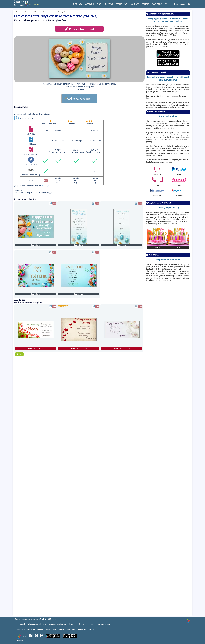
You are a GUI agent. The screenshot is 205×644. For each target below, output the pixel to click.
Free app (90, 624)
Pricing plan (46, 186)
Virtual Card (20, 624)
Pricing (48, 629)
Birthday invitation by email (36, 624)
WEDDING (89, 4)
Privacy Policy (71, 629)
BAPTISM (109, 4)
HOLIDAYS (134, 4)
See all (19, 354)
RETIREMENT (121, 4)
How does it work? (28, 629)
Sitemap (91, 629)
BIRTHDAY (77, 4)
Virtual (167, 4)
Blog (18, 629)
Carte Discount (21, 638)
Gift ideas (81, 624)
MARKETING (157, 4)
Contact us (82, 629)
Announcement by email (57, 624)
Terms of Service (58, 629)
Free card (40, 629)
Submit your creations (102, 624)
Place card (71, 624)
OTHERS (145, 4)
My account (180, 4)
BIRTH (99, 4)
